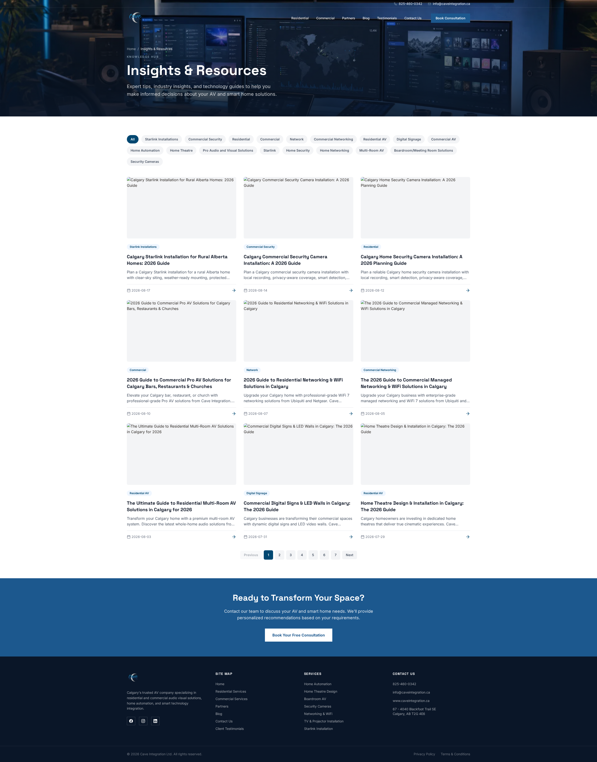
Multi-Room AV (371, 150)
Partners (348, 18)
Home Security (298, 150)
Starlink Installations (161, 139)
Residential (300, 18)
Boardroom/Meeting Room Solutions (423, 150)
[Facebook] (131, 721)
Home (131, 49)
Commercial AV (443, 139)
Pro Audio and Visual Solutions (228, 150)
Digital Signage (409, 139)
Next (349, 555)
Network (297, 139)
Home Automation (145, 150)
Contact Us (413, 18)
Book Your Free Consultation (298, 635)
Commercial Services (231, 699)
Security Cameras (145, 161)
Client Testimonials (229, 729)
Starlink (270, 150)
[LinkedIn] (155, 721)
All (133, 139)
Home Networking (334, 150)
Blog (366, 18)
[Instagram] (143, 721)
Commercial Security (205, 139)
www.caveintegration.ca (411, 701)
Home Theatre (181, 150)
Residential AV (374, 139)
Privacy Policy (424, 754)
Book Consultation (450, 18)
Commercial (325, 18)
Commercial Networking (333, 139)
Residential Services (230, 691)
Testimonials (387, 18)
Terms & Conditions (455, 754)
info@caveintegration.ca (411, 692)
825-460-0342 (404, 684)
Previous (251, 555)
